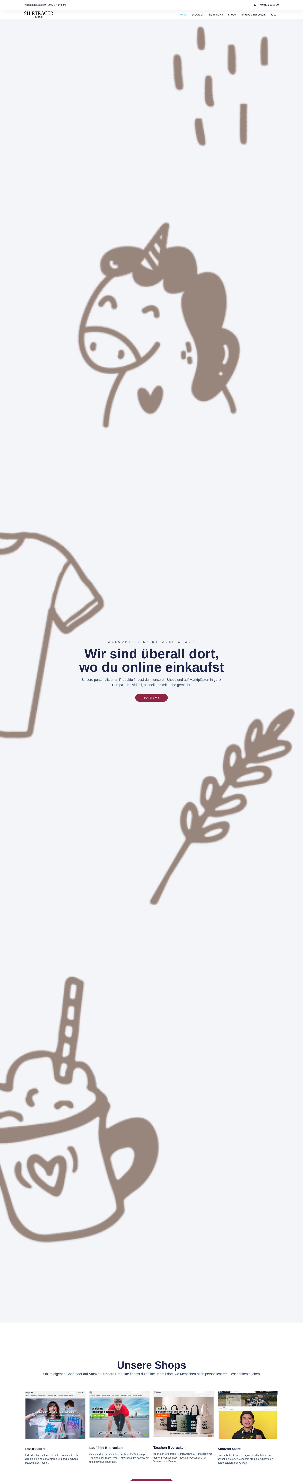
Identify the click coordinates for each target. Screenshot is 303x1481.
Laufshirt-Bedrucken (106, 1448)
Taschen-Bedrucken (169, 1448)
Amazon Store (229, 1449)
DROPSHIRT (35, 1449)
